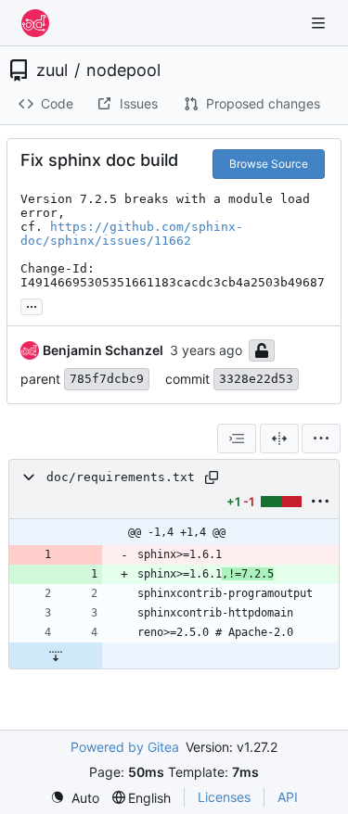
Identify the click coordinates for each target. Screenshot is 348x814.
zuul (52, 70)
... (31, 305)
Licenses (224, 797)
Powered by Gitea (125, 747)
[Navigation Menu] (320, 22)
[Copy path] (212, 477)
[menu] (321, 438)
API (287, 797)
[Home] (35, 23)
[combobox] (236, 438)
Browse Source (268, 164)
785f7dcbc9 (107, 379)
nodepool (123, 70)
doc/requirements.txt (120, 477)
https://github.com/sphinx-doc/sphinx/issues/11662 (131, 234)
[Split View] (279, 438)
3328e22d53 (256, 379)
